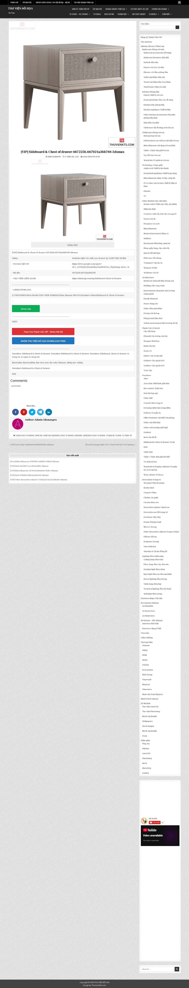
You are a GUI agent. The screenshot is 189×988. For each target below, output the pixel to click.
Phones (147, 191)
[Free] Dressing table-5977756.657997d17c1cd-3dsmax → (111, 445)
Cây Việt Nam (149, 331)
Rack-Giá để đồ (150, 437)
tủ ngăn (118, 435)
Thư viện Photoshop (151, 711)
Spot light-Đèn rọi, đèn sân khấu (158, 574)
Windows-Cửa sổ (151, 273)
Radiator (147, 238)
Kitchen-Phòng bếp (150, 92)
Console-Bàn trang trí (153, 403)
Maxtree (146, 684)
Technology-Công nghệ (152, 165)
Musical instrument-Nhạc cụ (156, 234)
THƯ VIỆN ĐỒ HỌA (20, 8)
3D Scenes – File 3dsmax (78, 14)
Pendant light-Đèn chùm (154, 569)
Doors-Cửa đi (149, 219)
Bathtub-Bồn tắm (151, 62)
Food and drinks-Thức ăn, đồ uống (158, 100)
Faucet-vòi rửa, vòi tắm (154, 67)
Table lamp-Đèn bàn (152, 584)
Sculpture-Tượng (151, 542)
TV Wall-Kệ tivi (150, 462)
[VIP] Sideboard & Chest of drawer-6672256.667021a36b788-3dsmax (72, 152)
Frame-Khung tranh (152, 522)
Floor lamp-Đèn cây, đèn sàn (156, 564)
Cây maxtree (97, 9)
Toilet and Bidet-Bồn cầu (154, 77)
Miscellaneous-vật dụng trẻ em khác (159, 145)
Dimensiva (147, 689)
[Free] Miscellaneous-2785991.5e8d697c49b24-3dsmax (34, 461)
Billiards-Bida (150, 209)
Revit (144, 763)
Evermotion (147, 670)
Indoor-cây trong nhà (153, 356)
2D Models (153, 14)
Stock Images (148, 726)
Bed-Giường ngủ (151, 393)
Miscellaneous (150, 229)
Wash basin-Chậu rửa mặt (155, 87)
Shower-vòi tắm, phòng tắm (156, 72)
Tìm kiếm (145, 24)
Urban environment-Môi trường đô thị (161, 323)
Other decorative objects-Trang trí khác (161, 532)
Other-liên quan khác (153, 308)
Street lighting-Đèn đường (155, 579)
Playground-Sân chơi (153, 318)
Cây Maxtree (27, 2)
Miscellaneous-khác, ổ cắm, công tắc (159, 178)
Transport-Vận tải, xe (153, 263)
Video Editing (109, 14)
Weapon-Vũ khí (150, 268)
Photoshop (147, 758)
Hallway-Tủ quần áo (152, 413)
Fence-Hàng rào (151, 304)
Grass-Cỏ (148, 351)
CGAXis (145, 665)
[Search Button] (179, 2)
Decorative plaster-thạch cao (156, 507)
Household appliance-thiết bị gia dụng (160, 173)
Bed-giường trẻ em (152, 136)
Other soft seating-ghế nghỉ (156, 427)
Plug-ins (146, 744)
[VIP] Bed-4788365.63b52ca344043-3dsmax (29, 475)
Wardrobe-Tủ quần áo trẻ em (156, 160)
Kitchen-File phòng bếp (154, 105)
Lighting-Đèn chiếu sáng (153, 556)
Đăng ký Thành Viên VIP (80, 9)
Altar (146, 379)
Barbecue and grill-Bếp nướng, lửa (159, 281)
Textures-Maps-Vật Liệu (139, 9)
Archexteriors (148, 611)
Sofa (145, 447)
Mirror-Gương (150, 527)
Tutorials (97, 14)
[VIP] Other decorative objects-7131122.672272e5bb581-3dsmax (38, 480)
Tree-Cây (148, 370)
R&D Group (147, 675)
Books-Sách (149, 488)
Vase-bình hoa (150, 546)
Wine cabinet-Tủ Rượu (153, 475)
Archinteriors (148, 616)
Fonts (144, 736)
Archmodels (147, 606)
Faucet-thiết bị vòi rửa (153, 95)
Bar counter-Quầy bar (153, 388)
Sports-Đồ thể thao (152, 253)
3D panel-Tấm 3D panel (154, 483)
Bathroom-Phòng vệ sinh (153, 49)
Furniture (38, 435)
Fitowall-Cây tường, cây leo (156, 336)
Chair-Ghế (148, 398)
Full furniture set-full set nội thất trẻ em (161, 141)
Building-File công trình (154, 286)
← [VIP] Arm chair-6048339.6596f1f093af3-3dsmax (31, 445)
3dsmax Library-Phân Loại (115, 9)
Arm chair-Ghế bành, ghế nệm (156, 383)
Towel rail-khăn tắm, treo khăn (157, 82)
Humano (146, 645)
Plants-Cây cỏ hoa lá (151, 328)
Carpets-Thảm (150, 493)
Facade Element (151, 299)
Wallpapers (147, 721)
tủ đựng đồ (110, 435)
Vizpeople (147, 679)
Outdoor (147, 432)
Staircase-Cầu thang (152, 258)
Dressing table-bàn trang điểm (157, 408)
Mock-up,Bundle (149, 716)
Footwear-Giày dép (152, 517)
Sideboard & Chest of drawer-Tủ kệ (159, 442)
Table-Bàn (148, 452)
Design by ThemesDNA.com (94, 985)
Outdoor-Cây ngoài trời (154, 361)
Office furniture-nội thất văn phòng (159, 418)
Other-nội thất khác (152, 422)
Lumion (145, 773)
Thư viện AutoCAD (150, 707)
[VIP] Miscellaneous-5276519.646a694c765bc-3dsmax (34, 471)
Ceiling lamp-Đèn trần (153, 559)
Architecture (148, 277)
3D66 (144, 655)
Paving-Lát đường (151, 313)
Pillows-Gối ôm (150, 537)
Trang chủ (14, 2)
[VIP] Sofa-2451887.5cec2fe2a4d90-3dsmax (29, 466)
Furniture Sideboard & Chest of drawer (58, 435)
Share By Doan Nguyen (152, 694)
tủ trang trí (127, 435)
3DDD (144, 660)
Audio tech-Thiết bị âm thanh (156, 168)
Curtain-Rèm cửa (151, 502)
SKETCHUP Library (139, 14)
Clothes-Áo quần (151, 498)
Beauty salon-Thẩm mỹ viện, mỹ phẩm (160, 204)
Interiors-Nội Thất (150, 623)
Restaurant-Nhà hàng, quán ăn (157, 243)
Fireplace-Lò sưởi (152, 224)
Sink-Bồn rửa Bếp (151, 123)
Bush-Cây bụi (149, 346)
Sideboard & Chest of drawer (94, 435)
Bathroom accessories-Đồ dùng (157, 53)
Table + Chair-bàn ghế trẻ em (156, 150)
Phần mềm (165, 14)
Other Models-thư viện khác (154, 201)
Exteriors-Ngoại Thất (151, 628)
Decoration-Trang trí (151, 480)
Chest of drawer (27, 435)
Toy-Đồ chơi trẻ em (152, 155)
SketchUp (146, 768)
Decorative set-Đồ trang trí (156, 512)
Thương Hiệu (122, 14)
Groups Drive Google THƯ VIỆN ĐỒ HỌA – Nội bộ (53, 2)
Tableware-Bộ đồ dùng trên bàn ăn (159, 128)
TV (145, 196)
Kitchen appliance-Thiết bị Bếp (157, 110)
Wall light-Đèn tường (153, 594)
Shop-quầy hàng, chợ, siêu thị (156, 248)
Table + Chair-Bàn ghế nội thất (157, 457)
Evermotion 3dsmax (159, 9)
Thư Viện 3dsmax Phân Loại (84, 2)
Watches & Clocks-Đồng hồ (155, 551)
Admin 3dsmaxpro (54, 156)
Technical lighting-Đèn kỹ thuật (157, 589)
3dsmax (145, 748)
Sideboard (78, 435)
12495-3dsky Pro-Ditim (91, 156)
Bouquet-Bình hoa (151, 341)
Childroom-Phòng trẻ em (153, 132)
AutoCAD (146, 753)
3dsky (145, 650)
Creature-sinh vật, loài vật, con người (160, 214)
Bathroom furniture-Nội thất (156, 58)
